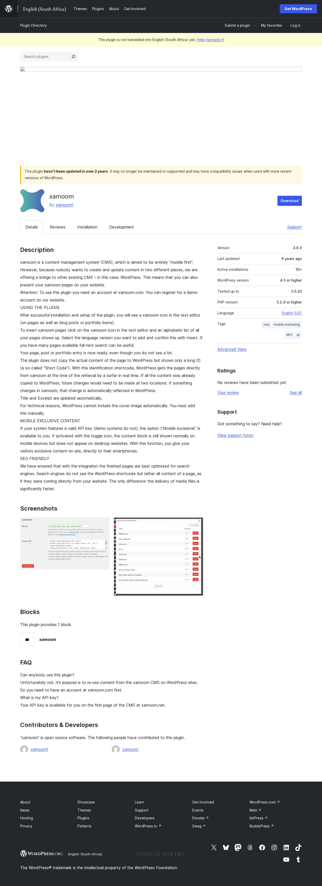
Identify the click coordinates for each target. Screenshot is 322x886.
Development (121, 226)
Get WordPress (298, 9)
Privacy (26, 826)
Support (294, 226)
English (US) (292, 313)
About (25, 802)
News (24, 810)
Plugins (83, 818)
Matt (255, 810)
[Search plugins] (73, 57)
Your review (228, 392)
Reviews (57, 226)
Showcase (86, 802)
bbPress (259, 818)
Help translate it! (210, 39)
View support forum (235, 435)
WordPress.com (265, 802)
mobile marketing (287, 324)
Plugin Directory (33, 25)
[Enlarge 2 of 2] (196, 524)
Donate (200, 818)
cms (266, 324)
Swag (199, 826)
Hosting (26, 818)
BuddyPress (262, 826)
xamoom (130, 749)
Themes (84, 810)
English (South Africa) (85, 854)
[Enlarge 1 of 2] (102, 524)
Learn (139, 802)
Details (31, 226)
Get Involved (203, 802)
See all (296, 392)
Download (290, 201)
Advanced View (232, 349)
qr (298, 335)
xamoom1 (64, 204)
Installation (87, 226)
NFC (289, 335)
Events (198, 810)
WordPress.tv (148, 826)
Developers (144, 818)
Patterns (84, 826)
